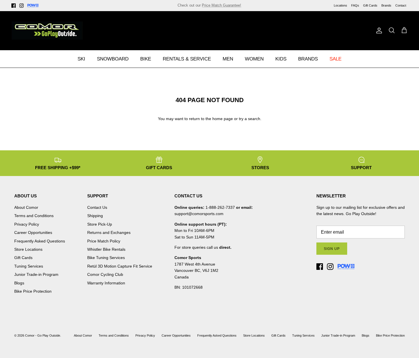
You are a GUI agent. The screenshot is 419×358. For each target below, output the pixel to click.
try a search (249, 118)
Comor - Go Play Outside (42, 335)
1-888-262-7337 (220, 207)
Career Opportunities (33, 232)
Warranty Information (106, 283)
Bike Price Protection (33, 291)
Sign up (332, 249)
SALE (335, 59)
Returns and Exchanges (109, 232)
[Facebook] (13, 5)
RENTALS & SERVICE (187, 59)
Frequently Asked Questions (39, 241)
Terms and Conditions (34, 215)
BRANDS (308, 59)
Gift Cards (370, 5)
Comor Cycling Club (105, 274)
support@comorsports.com (198, 213)
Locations (340, 5)
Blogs (19, 283)
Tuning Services (238, 7)
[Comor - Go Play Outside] (47, 30)
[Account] (378, 30)
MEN (228, 59)
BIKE (145, 59)
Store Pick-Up (99, 224)
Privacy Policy (26, 224)
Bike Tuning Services (106, 257)
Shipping (95, 215)
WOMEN (254, 59)
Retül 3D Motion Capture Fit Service (119, 266)
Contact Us (97, 207)
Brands (386, 5)
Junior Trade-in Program (36, 274)
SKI (81, 59)
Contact (400, 5)
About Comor (26, 207)
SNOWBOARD (113, 59)
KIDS (280, 59)
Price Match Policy (103, 241)
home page (222, 118)
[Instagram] (21, 5)
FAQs (355, 5)
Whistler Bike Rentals (106, 249)
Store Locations (28, 249)
